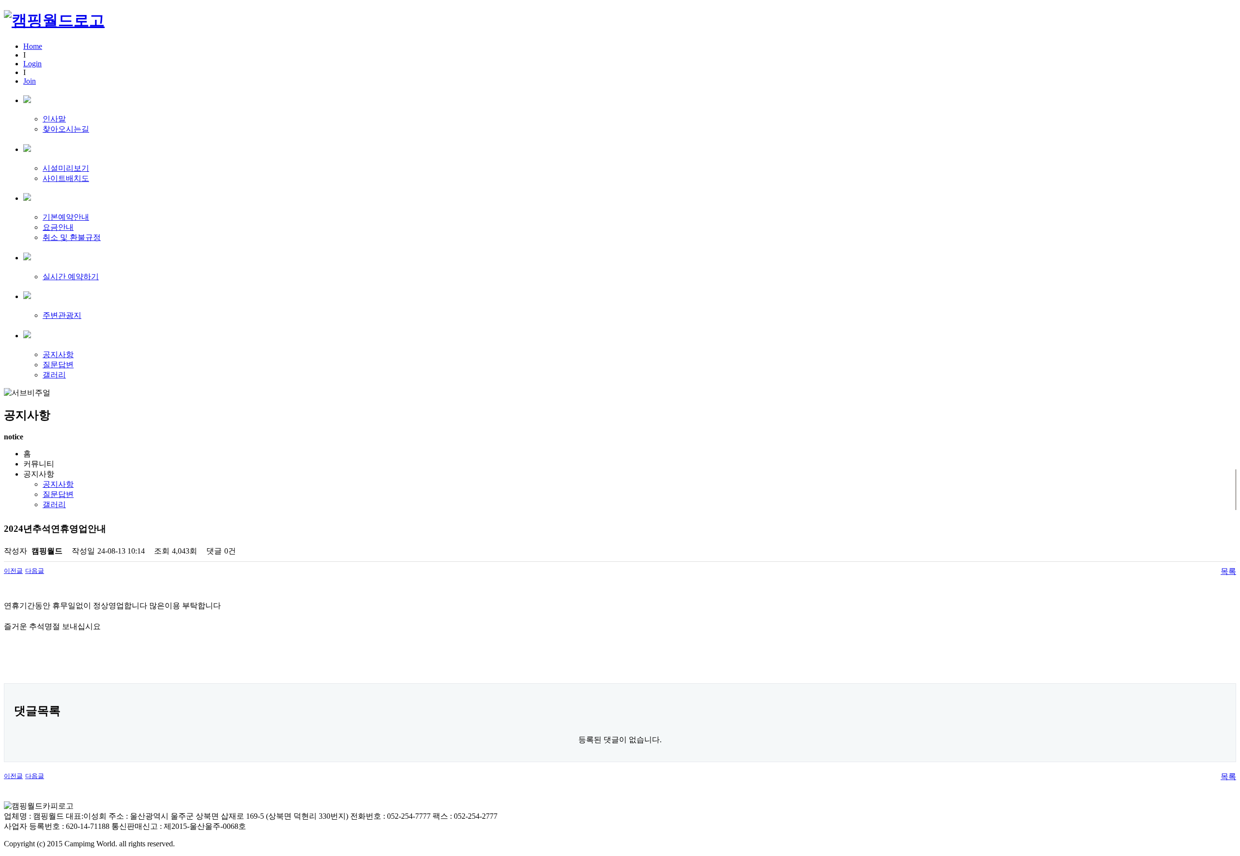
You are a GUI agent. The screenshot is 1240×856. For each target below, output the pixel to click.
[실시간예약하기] (27, 257)
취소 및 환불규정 (72, 237)
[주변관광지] (27, 296)
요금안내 (58, 227)
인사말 (54, 119)
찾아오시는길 (66, 129)
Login (32, 64)
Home (32, 46)
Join (29, 81)
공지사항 (58, 354)
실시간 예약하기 (71, 276)
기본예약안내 (66, 217)
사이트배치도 (66, 178)
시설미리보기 (66, 168)
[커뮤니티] (27, 335)
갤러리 (54, 375)
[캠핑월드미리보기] (27, 149)
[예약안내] (27, 198)
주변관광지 (62, 315)
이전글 (13, 570)
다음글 (34, 570)
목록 (1228, 571)
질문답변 (58, 364)
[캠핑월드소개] (27, 100)
